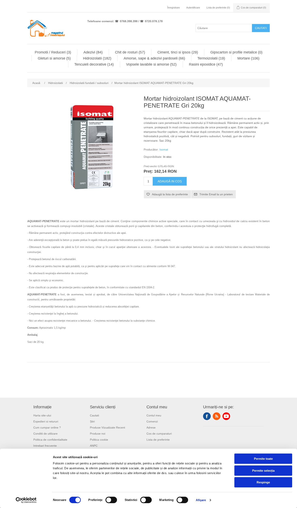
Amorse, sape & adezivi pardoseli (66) (154, 58)
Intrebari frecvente (45, 445)
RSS (216, 416)
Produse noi (97, 433)
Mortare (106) (248, 58)
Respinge (263, 482)
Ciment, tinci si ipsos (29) (177, 52)
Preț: (148, 171)
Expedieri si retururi (45, 421)
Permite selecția (263, 470)
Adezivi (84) (93, 52)
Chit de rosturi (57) (130, 52)
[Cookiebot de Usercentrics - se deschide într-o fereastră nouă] (26, 500)
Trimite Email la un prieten (216, 194)
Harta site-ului (42, 415)
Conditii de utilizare (45, 433)
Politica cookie (99, 439)
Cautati (261, 28)
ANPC (94, 445)
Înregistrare (173, 7)
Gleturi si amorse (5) (54, 58)
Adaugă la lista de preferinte (170, 194)
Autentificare (193, 7)
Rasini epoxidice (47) (206, 64)
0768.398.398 (129, 21)
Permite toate (263, 458)
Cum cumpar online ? (47, 427)
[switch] (111, 500)
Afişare (201, 500)
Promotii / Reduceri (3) (53, 52)
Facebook (207, 416)
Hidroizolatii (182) (97, 58)
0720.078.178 (154, 21)
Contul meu (153, 415)
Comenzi (152, 421)
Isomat (163, 149)
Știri (92, 421)
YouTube (226, 416)
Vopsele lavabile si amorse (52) (151, 64)
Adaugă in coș (170, 181)
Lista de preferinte (158, 439)
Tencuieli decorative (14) (94, 64)
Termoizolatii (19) (211, 58)
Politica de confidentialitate (50, 439)
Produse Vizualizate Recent (107, 427)
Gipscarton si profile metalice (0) (236, 52)
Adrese (151, 427)
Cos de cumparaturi (159, 433)
